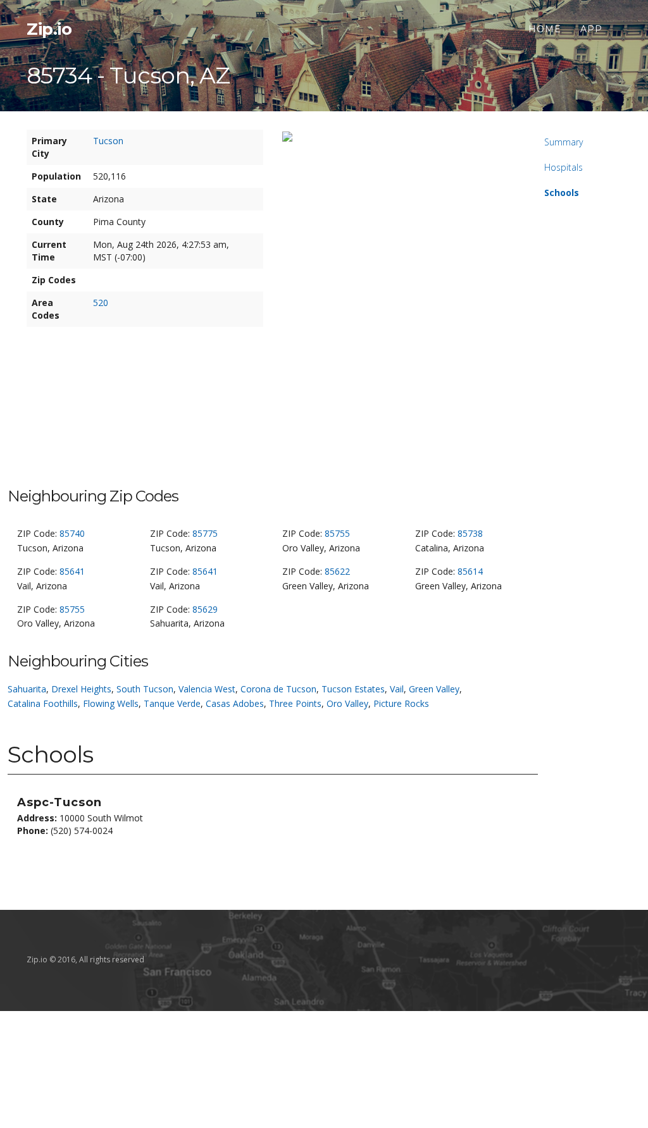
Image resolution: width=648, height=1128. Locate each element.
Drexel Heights (81, 689)
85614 (470, 571)
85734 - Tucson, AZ (128, 75)
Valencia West (206, 689)
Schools (561, 193)
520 (100, 303)
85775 (205, 533)
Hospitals (563, 167)
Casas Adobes (235, 703)
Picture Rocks (401, 703)
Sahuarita (27, 689)
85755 (337, 533)
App (591, 29)
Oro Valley (347, 703)
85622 (337, 571)
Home (544, 29)
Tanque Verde (172, 703)
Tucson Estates (353, 689)
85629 (205, 609)
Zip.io (49, 29)
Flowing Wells (111, 703)
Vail (397, 689)
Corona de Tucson (278, 689)
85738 (470, 533)
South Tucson (144, 689)
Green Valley (434, 689)
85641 (72, 571)
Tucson (108, 141)
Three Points (295, 703)
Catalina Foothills (43, 703)
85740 (72, 533)
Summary (563, 142)
